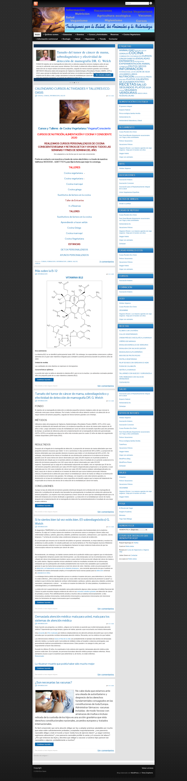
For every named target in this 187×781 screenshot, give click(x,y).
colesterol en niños (43, 573)
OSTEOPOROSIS (140, 77)
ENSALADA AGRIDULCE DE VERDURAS (133, 345)
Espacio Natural (124, 110)
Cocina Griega (74, 227)
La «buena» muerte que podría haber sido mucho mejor (65, 663)
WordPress (135, 773)
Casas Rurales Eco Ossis (128, 132)
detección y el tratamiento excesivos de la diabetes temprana (58, 568)
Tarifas (136, 543)
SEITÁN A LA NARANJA (127, 370)
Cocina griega (74, 189)
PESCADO (122, 79)
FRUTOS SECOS (137, 66)
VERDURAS (128, 92)
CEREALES (123, 54)
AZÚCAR (138, 50)
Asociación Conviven (126, 183)
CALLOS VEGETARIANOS (128, 334)
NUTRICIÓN (126, 76)
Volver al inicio (147, 768)
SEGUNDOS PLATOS (132, 87)
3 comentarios (106, 261)
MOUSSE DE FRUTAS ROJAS (129, 355)
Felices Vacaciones (126, 141)
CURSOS (46, 95)
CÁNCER (123, 59)
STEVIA (121, 90)
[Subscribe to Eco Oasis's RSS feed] (36, 4)
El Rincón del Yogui (126, 508)
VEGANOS (130, 90)
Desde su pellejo (125, 204)
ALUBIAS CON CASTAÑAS (128, 331)
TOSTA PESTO (124, 382)
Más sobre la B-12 (46, 271)
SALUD (62, 95)
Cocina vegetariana (73, 173)
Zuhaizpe (122, 244)
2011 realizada (52, 633)
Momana (122, 515)
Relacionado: (39, 656)
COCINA (40, 95)
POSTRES (140, 82)
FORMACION (51, 261)
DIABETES (131, 59)
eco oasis (111, 95)
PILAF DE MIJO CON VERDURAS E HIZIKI (134, 363)
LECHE (133, 72)
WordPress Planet (125, 462)
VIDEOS (37, 263)
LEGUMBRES (124, 74)
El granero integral (125, 106)
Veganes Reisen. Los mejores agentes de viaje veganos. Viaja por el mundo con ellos (135, 149)
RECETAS (127, 84)
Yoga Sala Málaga (125, 519)
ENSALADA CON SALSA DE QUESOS (132, 348)
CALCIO (143, 50)
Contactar (134, 555)
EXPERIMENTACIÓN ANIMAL (134, 63)
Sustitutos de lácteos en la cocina (74, 194)
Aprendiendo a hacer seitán (74, 222)
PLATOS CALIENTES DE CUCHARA (134, 80)
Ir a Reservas (74, 205)
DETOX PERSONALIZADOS (74, 249)
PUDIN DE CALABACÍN (127, 366)
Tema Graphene (147, 773)
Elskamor (122, 477)
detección (99, 571)
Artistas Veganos (125, 168)
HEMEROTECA (124, 530)
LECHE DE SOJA (143, 72)
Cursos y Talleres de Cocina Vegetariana (62, 128)
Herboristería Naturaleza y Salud (130, 120)
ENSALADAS (143, 58)
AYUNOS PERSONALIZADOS (74, 255)
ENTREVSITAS (139, 61)
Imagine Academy (125, 512)
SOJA (148, 87)
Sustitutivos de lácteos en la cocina (74, 216)
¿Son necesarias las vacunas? (53, 682)
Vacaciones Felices (126, 144)
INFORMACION (55, 95)
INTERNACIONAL (125, 72)
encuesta (41, 633)
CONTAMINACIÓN (135, 56)
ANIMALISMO (127, 50)
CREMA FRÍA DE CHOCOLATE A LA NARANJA (135, 338)
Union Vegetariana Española (129, 192)
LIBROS (69, 261)
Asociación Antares (125, 180)
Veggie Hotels (124, 153)
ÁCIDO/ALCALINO (126, 96)
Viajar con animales (126, 157)
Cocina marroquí (74, 184)
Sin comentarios (105, 386)
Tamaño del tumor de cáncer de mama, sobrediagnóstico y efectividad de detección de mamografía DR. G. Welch (84, 56)
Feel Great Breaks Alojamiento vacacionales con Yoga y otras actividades (134, 136)
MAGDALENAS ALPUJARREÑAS (130, 352)
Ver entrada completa (103, 75)
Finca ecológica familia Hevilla (129, 113)
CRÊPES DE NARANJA (127, 341)
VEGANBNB (123, 310)
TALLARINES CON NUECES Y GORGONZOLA (135, 373)
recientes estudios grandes (86, 591)
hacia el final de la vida (63, 639)
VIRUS (145, 93)
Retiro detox (130, 546)
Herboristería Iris (125, 117)
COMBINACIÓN (124, 56)
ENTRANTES (126, 61)
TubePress (123, 444)
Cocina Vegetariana (74, 238)
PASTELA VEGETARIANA (128, 359)
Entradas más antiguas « (41, 755)
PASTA (149, 77)
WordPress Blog (124, 459)
